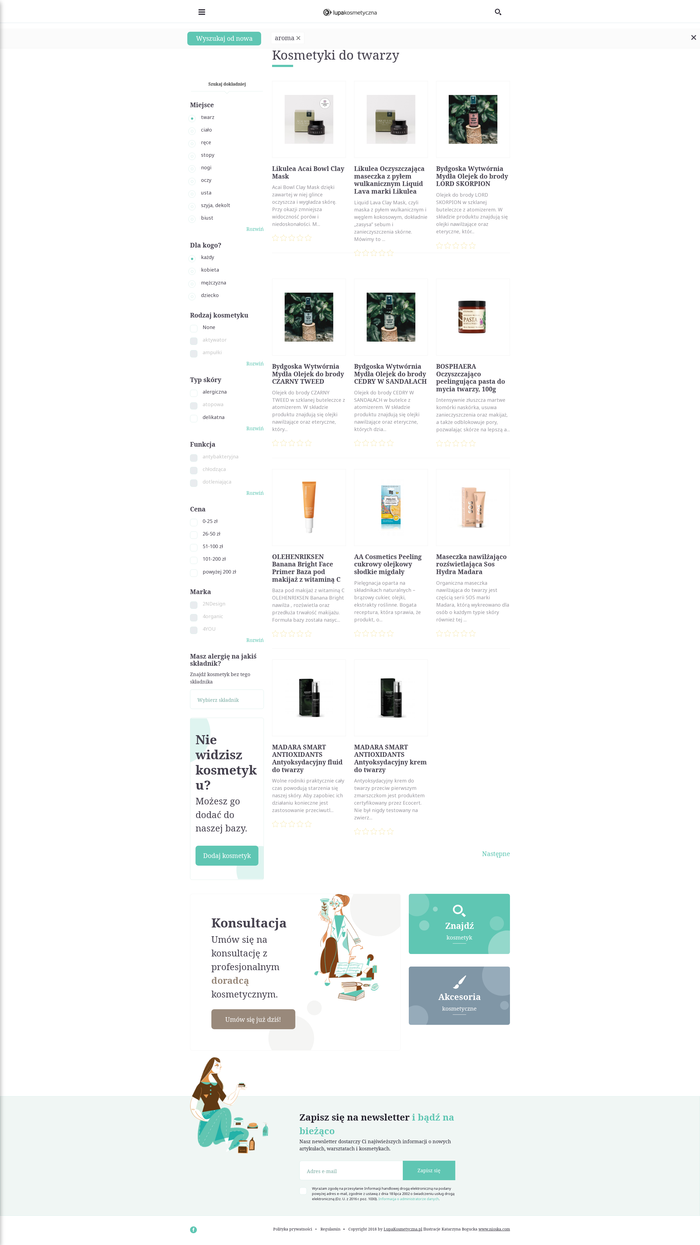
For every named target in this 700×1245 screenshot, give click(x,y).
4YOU (209, 629)
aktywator (215, 339)
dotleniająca (217, 481)
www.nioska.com (494, 1229)
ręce (206, 142)
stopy (207, 155)
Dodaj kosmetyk (227, 855)
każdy (207, 257)
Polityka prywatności (292, 1229)
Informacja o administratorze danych (408, 1198)
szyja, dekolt (215, 205)
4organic (213, 616)
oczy (206, 180)
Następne (496, 853)
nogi (206, 167)
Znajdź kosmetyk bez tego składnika (220, 678)
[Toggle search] (502, 11)
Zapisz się (429, 1170)
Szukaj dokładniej (227, 84)
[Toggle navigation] (197, 11)
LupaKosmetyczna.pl (403, 1229)
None (209, 327)
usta (206, 192)
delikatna (213, 417)
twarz (207, 117)
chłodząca (214, 469)
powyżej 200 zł (219, 571)
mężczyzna (213, 282)
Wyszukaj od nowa (224, 38)
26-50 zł (211, 533)
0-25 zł (210, 521)
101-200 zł (214, 558)
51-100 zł (213, 546)
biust (207, 217)
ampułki (212, 352)
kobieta (210, 269)
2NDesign (214, 603)
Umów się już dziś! (253, 1019)
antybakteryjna (220, 456)
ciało (206, 129)
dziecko (210, 295)
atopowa (213, 404)
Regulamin (330, 1229)
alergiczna (215, 391)
